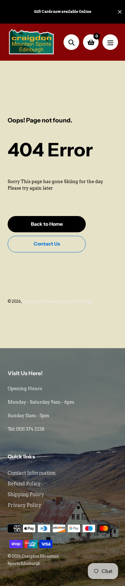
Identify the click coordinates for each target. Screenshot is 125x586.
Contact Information (32, 473)
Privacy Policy (24, 505)
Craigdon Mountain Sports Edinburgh (57, 301)
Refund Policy (24, 483)
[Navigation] (110, 42)
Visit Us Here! (25, 373)
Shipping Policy (26, 494)
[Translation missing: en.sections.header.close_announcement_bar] (119, 11)
